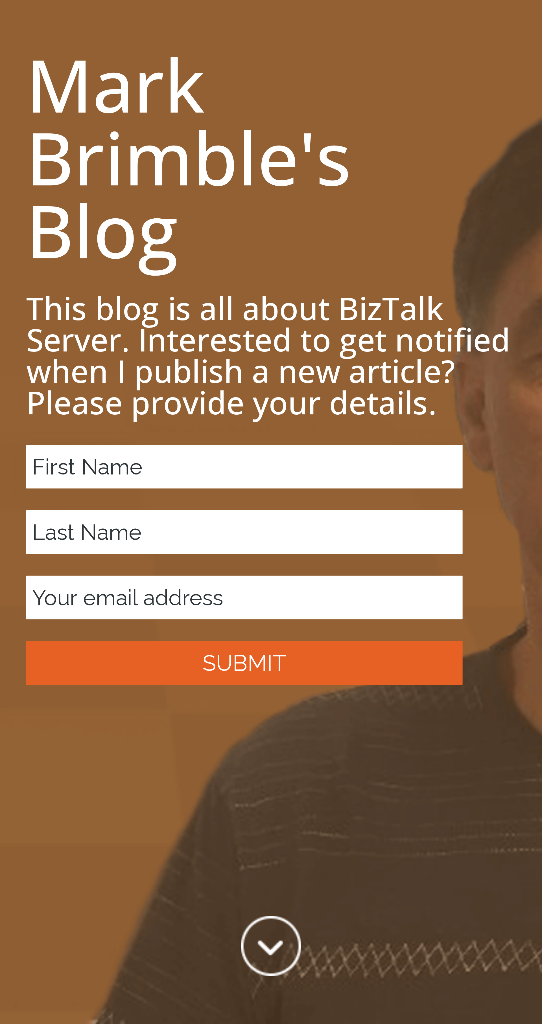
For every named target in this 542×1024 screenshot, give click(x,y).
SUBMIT (244, 663)
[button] (271, 157)
